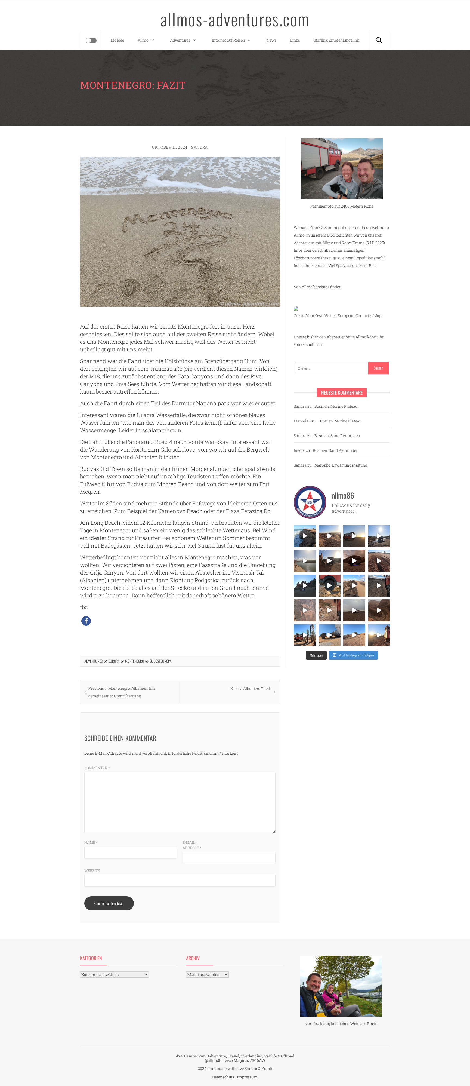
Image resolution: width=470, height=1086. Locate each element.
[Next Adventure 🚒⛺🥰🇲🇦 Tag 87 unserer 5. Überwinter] (354, 635)
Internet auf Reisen (228, 40)
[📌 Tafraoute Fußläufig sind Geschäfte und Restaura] (305, 635)
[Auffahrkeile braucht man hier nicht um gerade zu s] (330, 586)
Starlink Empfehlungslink (336, 40)
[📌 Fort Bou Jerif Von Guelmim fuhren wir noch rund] (330, 561)
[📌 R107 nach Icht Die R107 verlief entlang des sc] (330, 610)
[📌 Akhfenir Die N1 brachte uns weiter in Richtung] (305, 536)
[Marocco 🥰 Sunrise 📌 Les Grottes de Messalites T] (379, 635)
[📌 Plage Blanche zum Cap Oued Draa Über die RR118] (379, 536)
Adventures (180, 40)
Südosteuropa (161, 661)
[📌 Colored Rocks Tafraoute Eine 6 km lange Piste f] (330, 635)
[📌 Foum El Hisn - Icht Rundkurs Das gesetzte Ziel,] (379, 561)
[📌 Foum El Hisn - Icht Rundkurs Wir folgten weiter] (305, 586)
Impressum (247, 1076)
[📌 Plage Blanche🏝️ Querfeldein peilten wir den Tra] (305, 561)
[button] (86, 621)
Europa (113, 661)
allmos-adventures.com (235, 18)
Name (91, 842)
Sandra (199, 147)
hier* (300, 344)
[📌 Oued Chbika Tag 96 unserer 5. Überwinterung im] (330, 536)
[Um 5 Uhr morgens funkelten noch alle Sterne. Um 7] (354, 561)
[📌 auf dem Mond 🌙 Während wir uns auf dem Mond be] (354, 610)
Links (295, 40)
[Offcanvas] (91, 40)
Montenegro (134, 661)
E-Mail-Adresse (192, 845)
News (272, 40)
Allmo (143, 40)
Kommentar (97, 767)
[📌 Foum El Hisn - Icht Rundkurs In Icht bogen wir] (379, 586)
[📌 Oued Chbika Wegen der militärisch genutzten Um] (354, 536)
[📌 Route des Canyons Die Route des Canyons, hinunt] (379, 610)
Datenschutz (223, 1076)
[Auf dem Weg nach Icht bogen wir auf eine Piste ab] (305, 610)
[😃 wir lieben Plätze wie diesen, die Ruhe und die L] (354, 586)
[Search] (379, 40)
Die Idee (117, 40)
